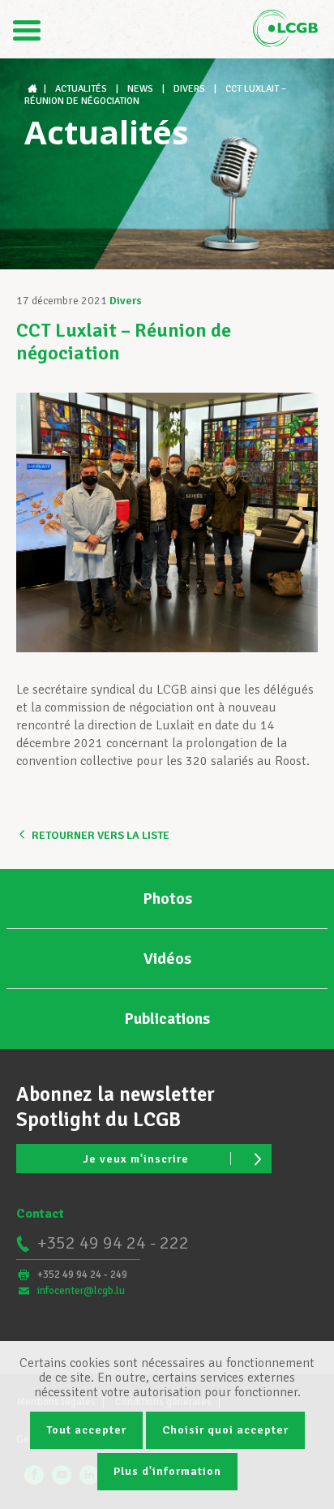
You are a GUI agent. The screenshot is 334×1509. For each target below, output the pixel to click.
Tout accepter (86, 1430)
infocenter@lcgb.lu (81, 1290)
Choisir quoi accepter (225, 1430)
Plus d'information (167, 1471)
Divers (125, 300)
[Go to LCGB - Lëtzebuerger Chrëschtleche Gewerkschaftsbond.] (34, 89)
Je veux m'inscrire (136, 1159)
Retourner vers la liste (100, 835)
